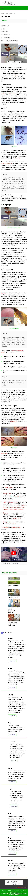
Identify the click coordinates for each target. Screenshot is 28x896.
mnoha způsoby (9, 487)
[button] (2, 53)
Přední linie (17, 497)
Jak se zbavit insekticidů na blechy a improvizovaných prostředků (13, 610)
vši (13, 158)
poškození (4, 453)
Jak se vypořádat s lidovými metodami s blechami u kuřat (13, 624)
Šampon (5, 513)
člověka (3, 93)
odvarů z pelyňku (15, 527)
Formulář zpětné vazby (21, 887)
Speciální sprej (7, 493)
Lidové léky (5, 527)
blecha (16, 75)
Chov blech (4, 293)
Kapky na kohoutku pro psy (10, 502)
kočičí (9, 93)
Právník (15, 509)
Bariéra (14, 507)
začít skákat (13, 421)
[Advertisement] (14, 25)
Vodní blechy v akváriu (13, 597)
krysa (13, 93)
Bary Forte (9, 507)
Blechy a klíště (7, 522)
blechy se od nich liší (6, 163)
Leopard (11, 497)
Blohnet (11, 509)
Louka (19, 518)
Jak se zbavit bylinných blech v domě (13, 586)
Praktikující (20, 506)
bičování (17, 158)
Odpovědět (12, 661)
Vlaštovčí (20, 509)
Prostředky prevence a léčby (9, 40)
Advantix (18, 507)
